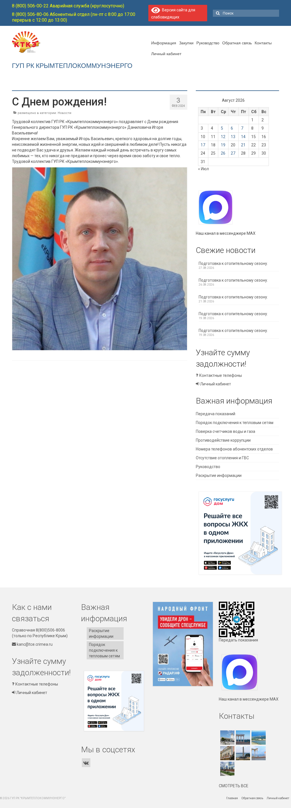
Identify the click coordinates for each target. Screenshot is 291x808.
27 (233, 153)
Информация (163, 42)
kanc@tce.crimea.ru (34, 644)
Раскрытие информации (219, 475)
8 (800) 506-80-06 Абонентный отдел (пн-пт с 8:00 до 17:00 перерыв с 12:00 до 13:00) (73, 17)
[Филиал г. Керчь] (242, 753)
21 (243, 145)
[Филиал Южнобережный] (242, 737)
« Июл (203, 169)
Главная (232, 798)
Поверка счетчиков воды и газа (225, 431)
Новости (64, 113)
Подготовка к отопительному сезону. (233, 263)
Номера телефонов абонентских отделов (234, 449)
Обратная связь (237, 42)
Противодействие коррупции (223, 440)
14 (243, 136)
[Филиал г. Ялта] (258, 737)
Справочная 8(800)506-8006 (38, 630)
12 (223, 136)
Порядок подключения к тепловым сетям (234, 422)
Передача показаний (215, 414)
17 (203, 145)
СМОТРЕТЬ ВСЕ (233, 786)
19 (223, 145)
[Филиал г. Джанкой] (226, 769)
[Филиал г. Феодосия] (226, 753)
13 (233, 136)
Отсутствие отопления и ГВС (222, 458)
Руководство (207, 42)
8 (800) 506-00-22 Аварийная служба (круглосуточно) (68, 6)
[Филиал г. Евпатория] (258, 753)
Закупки (186, 42)
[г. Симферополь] (226, 737)
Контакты (263, 42)
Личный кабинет (166, 53)
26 (223, 153)
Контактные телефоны (220, 375)
